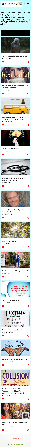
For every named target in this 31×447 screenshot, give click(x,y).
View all (4, 34)
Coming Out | (22, 22)
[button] (28, 62)
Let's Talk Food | (24, 13)
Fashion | (4, 13)
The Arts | (12, 13)
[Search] (24, 3)
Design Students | (15, 19)
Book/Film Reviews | (9, 17)
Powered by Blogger (16, 444)
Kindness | (11, 22)
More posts (15, 438)
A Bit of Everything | (9, 15)
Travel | (21, 15)
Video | (3, 24)
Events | (26, 19)
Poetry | (3, 22)
